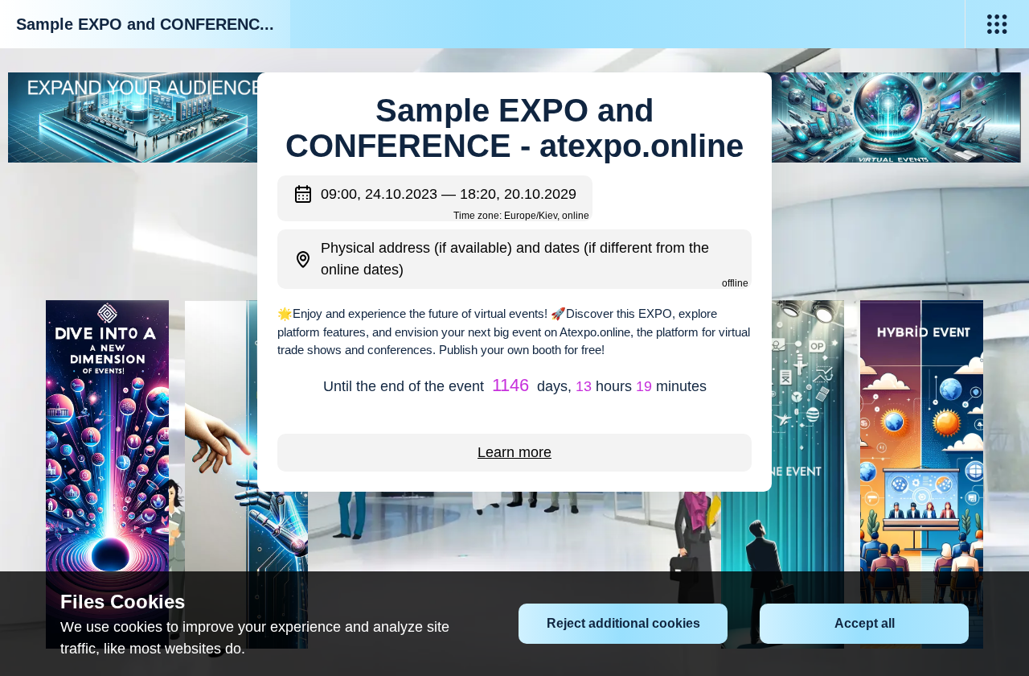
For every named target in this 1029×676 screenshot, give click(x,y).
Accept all (864, 623)
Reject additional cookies (623, 623)
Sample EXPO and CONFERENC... (145, 24)
